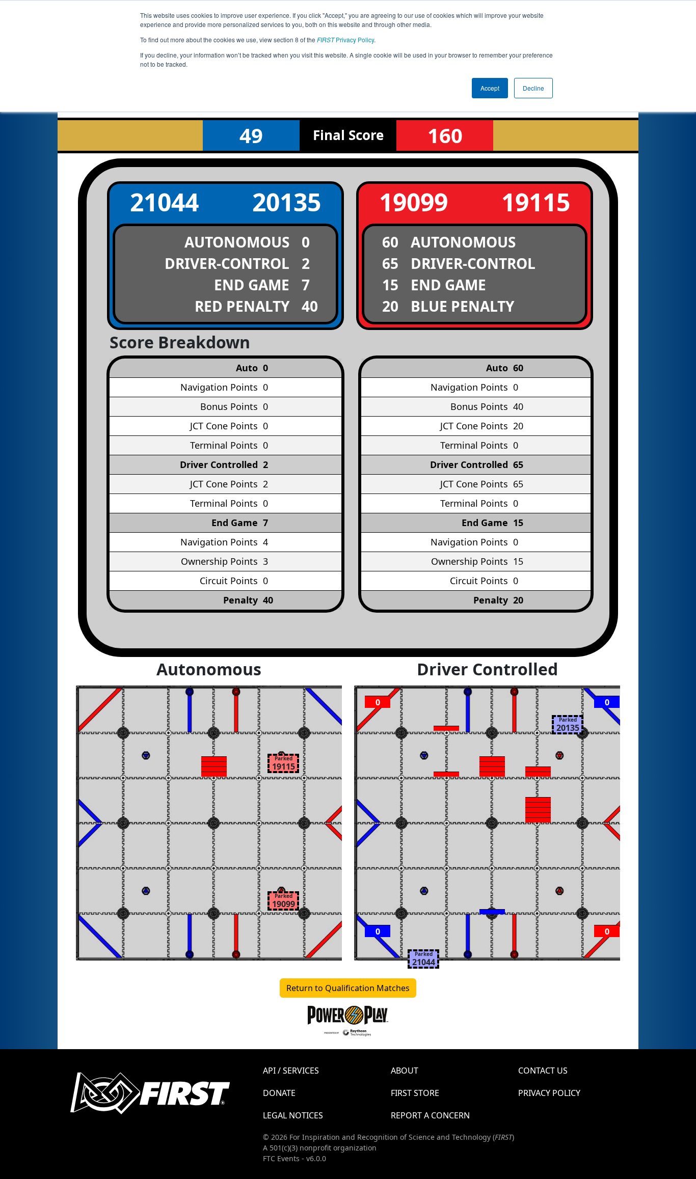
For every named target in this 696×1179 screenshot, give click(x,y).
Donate (279, 1093)
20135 (286, 201)
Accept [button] (489, 88)
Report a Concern (430, 1115)
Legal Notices (293, 1115)
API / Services (291, 1070)
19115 (535, 201)
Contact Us (543, 1070)
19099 (413, 201)
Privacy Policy (345, 39)
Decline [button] (533, 88)
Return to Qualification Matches (348, 988)
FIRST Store (415, 1093)
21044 (164, 201)
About (404, 1070)
